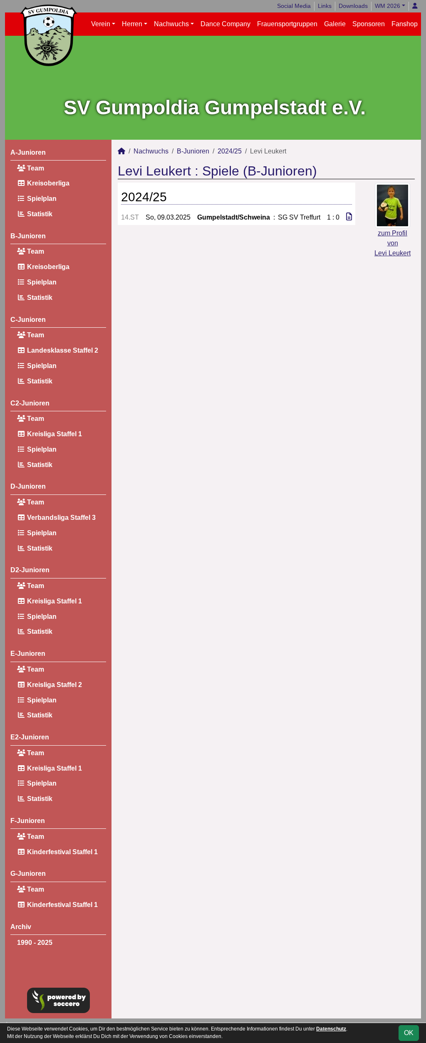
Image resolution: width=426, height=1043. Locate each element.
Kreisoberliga (47, 183)
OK (409, 1032)
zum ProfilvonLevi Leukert (392, 243)
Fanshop (404, 23)
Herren (132, 23)
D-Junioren (28, 486)
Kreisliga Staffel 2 (53, 684)
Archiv (20, 926)
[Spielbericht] (349, 217)
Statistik (38, 213)
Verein (100, 23)
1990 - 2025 (34, 942)
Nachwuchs (171, 23)
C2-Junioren (30, 403)
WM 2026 (387, 5)
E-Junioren (27, 653)
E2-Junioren (29, 737)
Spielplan (41, 198)
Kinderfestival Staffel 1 (61, 851)
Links (325, 5)
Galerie (335, 23)
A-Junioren (28, 152)
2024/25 (230, 151)
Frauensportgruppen (287, 23)
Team (34, 168)
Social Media (294, 5)
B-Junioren (28, 236)
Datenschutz (331, 1029)
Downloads (353, 5)
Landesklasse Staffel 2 (61, 350)
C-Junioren (28, 319)
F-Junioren (27, 820)
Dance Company (225, 23)
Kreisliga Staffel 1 (53, 433)
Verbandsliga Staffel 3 (60, 517)
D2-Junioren (30, 569)
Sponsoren (368, 23)
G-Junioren (28, 873)
